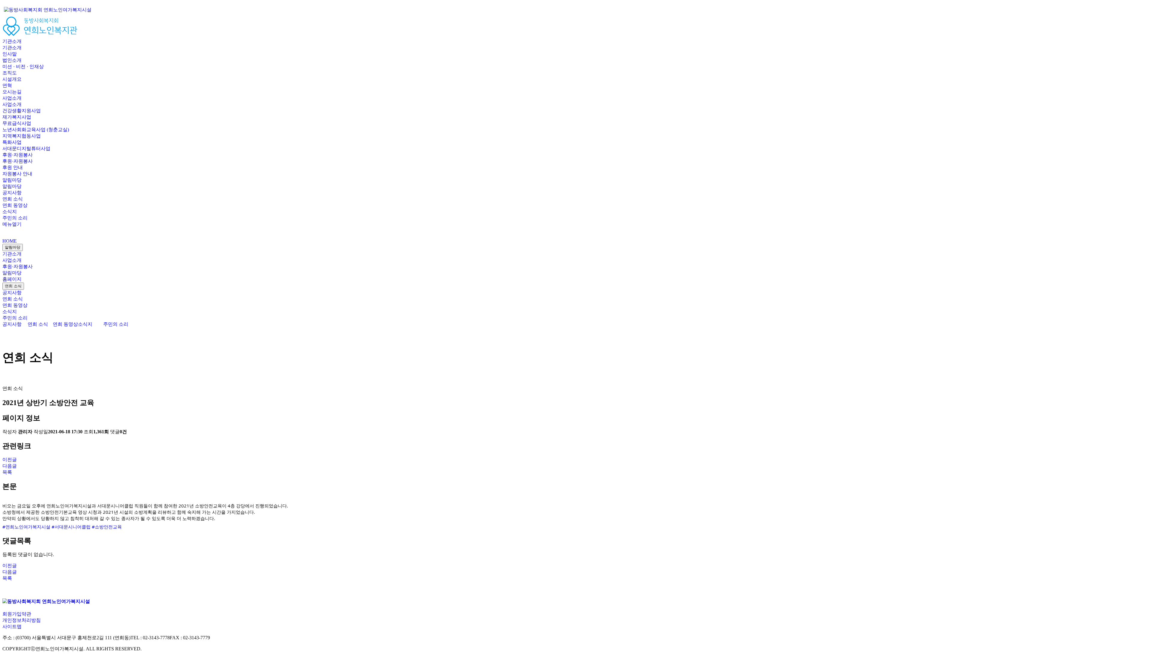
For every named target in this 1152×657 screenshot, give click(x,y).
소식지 (9, 211)
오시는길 (12, 91)
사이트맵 (12, 626)
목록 (7, 472)
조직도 (9, 72)
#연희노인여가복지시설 (26, 527)
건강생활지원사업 (21, 110)
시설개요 (12, 79)
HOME (9, 241)
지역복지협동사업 (21, 135)
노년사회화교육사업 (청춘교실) (35, 129)
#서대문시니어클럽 (71, 527)
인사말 (9, 53)
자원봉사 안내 (17, 173)
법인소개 (12, 60)
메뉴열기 (12, 224)
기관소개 (12, 41)
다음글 (9, 465)
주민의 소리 (15, 217)
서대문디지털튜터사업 (26, 148)
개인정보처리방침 (21, 620)
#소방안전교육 (107, 527)
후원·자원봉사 (17, 154)
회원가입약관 (16, 613)
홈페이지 (12, 279)
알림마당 (12, 180)
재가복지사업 (16, 117)
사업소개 (12, 98)
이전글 (9, 459)
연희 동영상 (15, 205)
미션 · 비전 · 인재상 (23, 66)
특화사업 (12, 142)
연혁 (7, 85)
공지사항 (12, 192)
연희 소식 (12, 198)
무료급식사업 (16, 123)
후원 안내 (12, 167)
